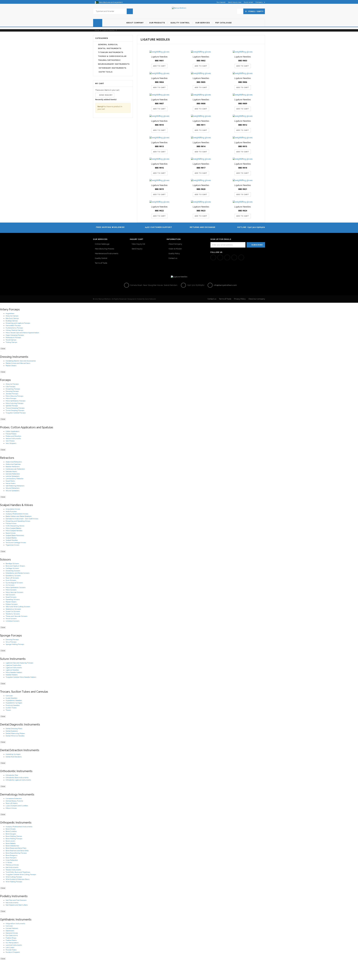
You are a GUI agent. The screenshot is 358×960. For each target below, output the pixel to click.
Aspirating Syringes (13, 754)
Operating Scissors (13, 599)
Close (3, 349)
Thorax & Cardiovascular (112, 56)
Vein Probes (10, 441)
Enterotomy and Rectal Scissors (17, 573)
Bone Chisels (11, 829)
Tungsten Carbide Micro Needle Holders (21, 677)
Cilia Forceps (10, 387)
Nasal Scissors (11, 597)
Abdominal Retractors (14, 462)
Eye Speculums (12, 935)
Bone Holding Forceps (14, 839)
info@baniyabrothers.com (225, 285)
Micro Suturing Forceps (14, 403)
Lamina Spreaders (12, 476)
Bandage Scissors (12, 564)
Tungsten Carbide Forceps (16, 413)
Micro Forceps (11, 398)
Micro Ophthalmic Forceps (15, 401)
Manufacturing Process (104, 249)
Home (96, 30)
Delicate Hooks (11, 471)
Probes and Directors (13, 436)
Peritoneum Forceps (13, 337)
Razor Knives (11, 533)
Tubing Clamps (11, 342)
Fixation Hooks (11, 940)
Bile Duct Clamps (12, 318)
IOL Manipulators (12, 943)
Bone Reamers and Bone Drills (17, 851)
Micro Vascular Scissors (14, 592)
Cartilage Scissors (12, 568)
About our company (256, 299)
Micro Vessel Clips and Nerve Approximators (22, 333)
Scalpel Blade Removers (15, 535)
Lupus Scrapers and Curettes (17, 806)
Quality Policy (174, 253)
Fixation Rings (11, 938)
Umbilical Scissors (12, 621)
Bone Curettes (11, 831)
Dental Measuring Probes (15, 733)
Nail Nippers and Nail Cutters (17, 905)
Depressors (10, 931)
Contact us (173, 258)
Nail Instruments (12, 867)
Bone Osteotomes (12, 846)
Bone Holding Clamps (14, 836)
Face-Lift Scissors (12, 578)
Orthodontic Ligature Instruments (18, 780)
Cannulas (9, 696)
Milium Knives (11, 808)
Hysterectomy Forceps (14, 328)
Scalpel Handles (12, 540)
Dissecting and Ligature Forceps (18, 323)
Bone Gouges (11, 834)
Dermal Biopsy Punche (14, 801)
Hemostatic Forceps (13, 325)
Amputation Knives (13, 509)
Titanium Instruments (110, 52)
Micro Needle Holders (14, 672)
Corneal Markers (12, 928)
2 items (106, 90)
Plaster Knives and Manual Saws (18, 363)
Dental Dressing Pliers (14, 728)
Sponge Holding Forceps (15, 644)
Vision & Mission (175, 249)
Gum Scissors (11, 580)
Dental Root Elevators (14, 757)
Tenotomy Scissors (13, 614)
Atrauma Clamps (12, 316)
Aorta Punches (11, 511)
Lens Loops (10, 947)
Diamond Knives (12, 933)
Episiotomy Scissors (13, 576)
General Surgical (108, 45)
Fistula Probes (11, 434)
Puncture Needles (13, 705)
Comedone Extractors (14, 798)
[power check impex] (179, 8)
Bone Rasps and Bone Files (16, 848)
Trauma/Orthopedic (109, 60)
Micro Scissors (11, 590)
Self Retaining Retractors (15, 486)
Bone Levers (10, 841)
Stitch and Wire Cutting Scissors (18, 607)
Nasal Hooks (10, 481)
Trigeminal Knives (12, 545)
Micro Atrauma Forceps (14, 396)
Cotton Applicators (12, 431)
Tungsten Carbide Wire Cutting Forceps (21, 874)
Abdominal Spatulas (13, 464)
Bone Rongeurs (11, 855)
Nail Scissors (10, 595)
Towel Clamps (11, 340)
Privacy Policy (240, 299)
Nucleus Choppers (13, 952)
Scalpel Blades (11, 538)
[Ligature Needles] (159, 51)
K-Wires (9, 862)
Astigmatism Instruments (15, 924)
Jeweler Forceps (12, 394)
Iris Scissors (10, 585)
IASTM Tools (105, 72)
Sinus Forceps (11, 642)
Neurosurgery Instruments (113, 64)
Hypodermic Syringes (14, 703)
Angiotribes (10, 313)
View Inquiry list (138, 244)
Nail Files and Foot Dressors (16, 900)
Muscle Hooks (11, 950)
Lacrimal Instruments (14, 945)
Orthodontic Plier (12, 775)
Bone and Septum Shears (15, 566)
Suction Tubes (11, 708)
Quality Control (101, 258)
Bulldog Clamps (12, 321)
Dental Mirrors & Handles (15, 736)
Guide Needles (11, 698)
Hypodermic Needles (14, 700)
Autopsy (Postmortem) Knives (17, 514)
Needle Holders (11, 675)
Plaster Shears (11, 366)
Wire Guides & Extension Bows (17, 879)
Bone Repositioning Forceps (16, 853)
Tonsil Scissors (11, 619)
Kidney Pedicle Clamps (14, 330)
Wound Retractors (12, 488)
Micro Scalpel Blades (13, 528)
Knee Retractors (12, 860)
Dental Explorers (12, 731)
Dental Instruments (109, 48)
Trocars (8, 710)
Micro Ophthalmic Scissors (15, 587)
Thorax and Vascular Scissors (16, 616)
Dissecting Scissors (13, 571)
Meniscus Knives (12, 865)
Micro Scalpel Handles (14, 531)
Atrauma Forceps (12, 384)
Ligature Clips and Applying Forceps (19, 663)
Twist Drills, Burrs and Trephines (18, 872)
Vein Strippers (11, 443)
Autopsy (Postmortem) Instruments (19, 827)
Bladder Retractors (13, 467)
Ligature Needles (108, 30)
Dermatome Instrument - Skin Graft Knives (22, 519)
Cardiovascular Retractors (15, 469)
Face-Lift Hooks (11, 803)
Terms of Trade (101, 263)
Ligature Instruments (14, 668)
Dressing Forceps (12, 391)
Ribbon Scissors (11, 604)
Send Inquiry (137, 249)
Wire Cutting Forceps (14, 877)
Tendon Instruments (13, 870)
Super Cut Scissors (13, 611)
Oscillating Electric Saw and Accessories (21, 361)
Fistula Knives (11, 523)
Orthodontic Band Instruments (17, 778)
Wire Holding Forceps (14, 882)
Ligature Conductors (13, 665)
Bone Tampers (11, 858)
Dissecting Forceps (13, 389)
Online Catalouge (102, 244)
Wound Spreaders (12, 491)
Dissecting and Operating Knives (18, 521)
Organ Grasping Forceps (15, 335)
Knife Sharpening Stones (15, 526)
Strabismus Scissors (13, 609)
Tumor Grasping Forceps (15, 410)
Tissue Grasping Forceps (15, 408)
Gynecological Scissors (14, 583)
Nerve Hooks (10, 483)
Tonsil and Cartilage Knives (16, 543)
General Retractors (13, 474)
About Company (175, 244)
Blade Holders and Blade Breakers (18, 516)
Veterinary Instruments (112, 68)
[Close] (1, 304)
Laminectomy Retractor (14, 479)
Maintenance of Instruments (106, 253)
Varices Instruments (13, 438)
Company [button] (259, 2)
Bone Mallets (11, 843)
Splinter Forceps (12, 406)
